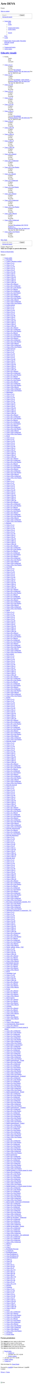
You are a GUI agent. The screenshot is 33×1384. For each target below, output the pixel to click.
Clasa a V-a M (8, 84)
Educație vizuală (8, 53)
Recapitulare (17, 70)
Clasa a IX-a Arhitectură (11, 160)
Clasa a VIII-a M (9, 147)
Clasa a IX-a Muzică (10, 154)
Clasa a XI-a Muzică (10, 194)
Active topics (8, 49)
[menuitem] (9, 23)
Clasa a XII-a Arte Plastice (12, 232)
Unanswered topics (9, 47)
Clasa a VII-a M (9, 127)
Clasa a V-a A (8, 65)
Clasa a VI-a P (8, 98)
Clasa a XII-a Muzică (10, 213)
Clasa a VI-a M (8, 104)
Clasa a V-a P (8, 74)
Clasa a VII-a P (8, 121)
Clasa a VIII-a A (9, 134)
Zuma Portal (15, 1364)
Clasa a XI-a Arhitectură (11, 200)
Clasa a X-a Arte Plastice (11, 187)
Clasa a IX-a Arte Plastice (11, 167)
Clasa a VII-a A (8, 111)
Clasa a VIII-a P (9, 141)
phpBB (10, 1367)
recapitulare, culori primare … (22, 79)
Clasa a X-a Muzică (10, 174)
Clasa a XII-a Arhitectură (11, 220)
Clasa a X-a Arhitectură (11, 180)
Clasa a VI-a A (8, 91)
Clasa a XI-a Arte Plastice (11, 207)
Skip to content (5, 11)
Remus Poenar (14, 71)
